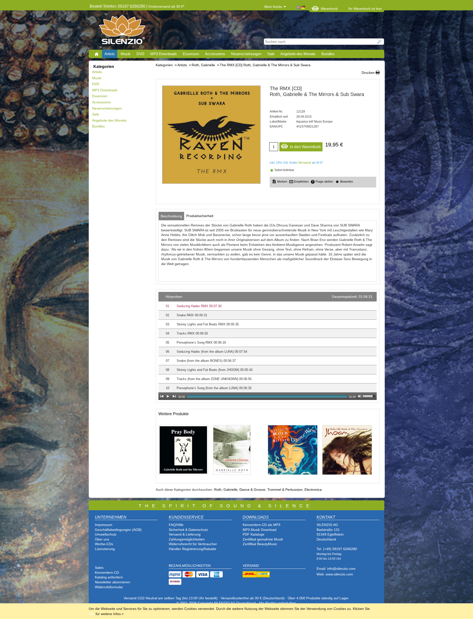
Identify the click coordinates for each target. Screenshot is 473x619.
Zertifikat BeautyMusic (260, 544)
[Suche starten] (379, 41)
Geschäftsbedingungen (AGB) (118, 530)
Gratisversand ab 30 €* (166, 6)
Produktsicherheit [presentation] (199, 216)
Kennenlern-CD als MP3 (261, 525)
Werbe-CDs (104, 544)
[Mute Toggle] (360, 396)
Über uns (102, 539)
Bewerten (346, 181)
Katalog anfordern (109, 577)
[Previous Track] (162, 396)
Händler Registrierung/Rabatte (192, 549)
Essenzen (191, 54)
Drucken (368, 73)
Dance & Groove (252, 490)
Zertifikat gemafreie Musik (263, 539)
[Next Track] (174, 396)
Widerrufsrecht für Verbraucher (193, 544)
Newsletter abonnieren (112, 582)
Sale (270, 54)
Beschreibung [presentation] (171, 216)
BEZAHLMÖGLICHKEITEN (190, 566)
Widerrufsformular (109, 587)
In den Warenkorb (305, 147)
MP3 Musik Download (259, 530)
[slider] (370, 396)
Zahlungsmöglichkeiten (187, 539)
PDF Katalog (252, 534)
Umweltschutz (106, 534)
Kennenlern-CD (107, 572)
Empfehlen (301, 181)
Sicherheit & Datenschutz (188, 530)
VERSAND (251, 566)
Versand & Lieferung (185, 534)
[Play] (168, 396)
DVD (140, 54)
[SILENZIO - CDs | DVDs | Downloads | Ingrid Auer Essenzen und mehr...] (122, 31)
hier (92, 614)
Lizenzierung (105, 549)
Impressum (103, 525)
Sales (99, 568)
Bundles (328, 54)
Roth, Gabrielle (225, 490)
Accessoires (215, 54)
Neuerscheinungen (246, 54)
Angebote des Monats (298, 54)
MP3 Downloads (163, 54)
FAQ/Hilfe (176, 525)
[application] (267, 346)
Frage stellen (324, 181)
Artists (109, 54)
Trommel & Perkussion (285, 490)
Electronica (313, 490)
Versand (304, 162)
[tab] (171, 216)
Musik (126, 54)
